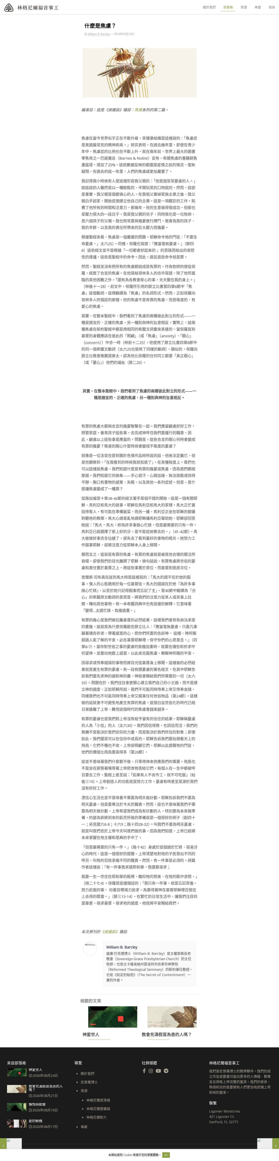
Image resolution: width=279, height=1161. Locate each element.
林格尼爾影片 (96, 1117)
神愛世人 (91, 1034)
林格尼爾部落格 (98, 1100)
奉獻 (84, 1127)
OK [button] (166, 1155)
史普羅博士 (89, 1082)
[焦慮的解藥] (11, 1145)
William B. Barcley (99, 34)
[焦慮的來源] (268, 1145)
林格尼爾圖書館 (98, 1108)
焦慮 (138, 109)
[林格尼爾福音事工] (42, 7)
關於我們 (87, 1073)
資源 (84, 1090)
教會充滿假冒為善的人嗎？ (167, 1034)
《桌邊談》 (109, 931)
